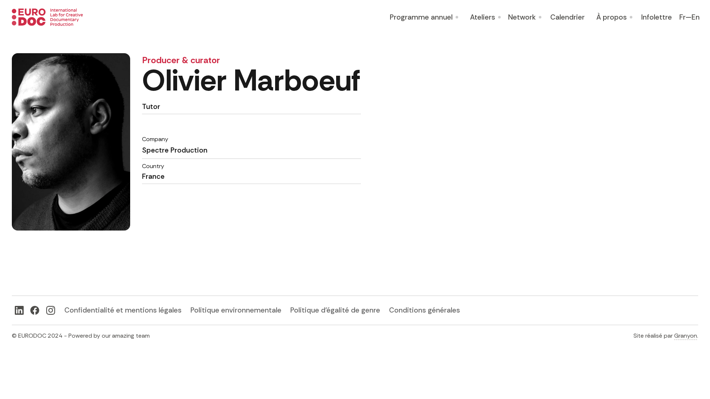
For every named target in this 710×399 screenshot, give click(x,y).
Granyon (685, 336)
